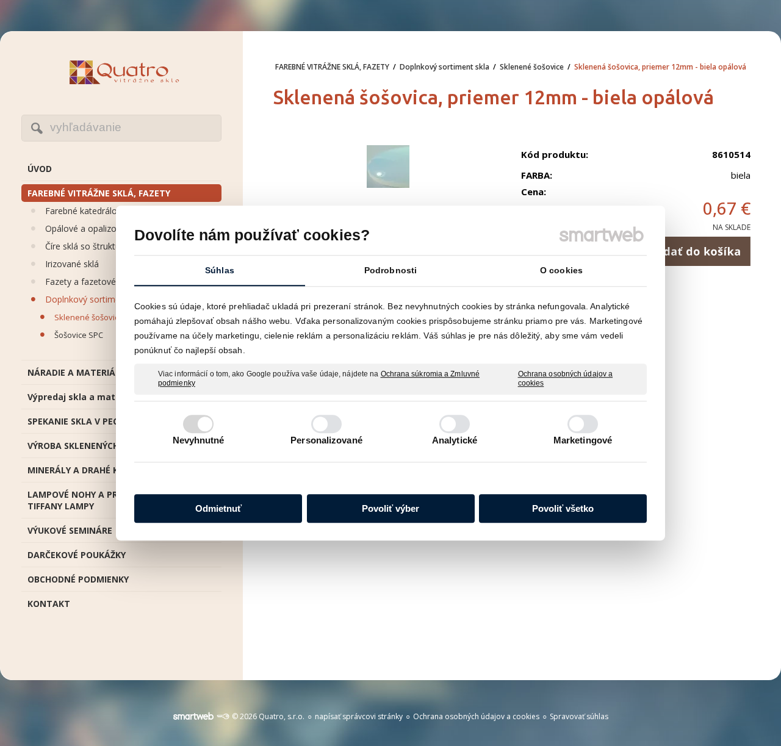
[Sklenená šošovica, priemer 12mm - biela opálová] (388, 167)
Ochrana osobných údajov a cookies (565, 379)
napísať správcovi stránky (359, 716)
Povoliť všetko (563, 508)
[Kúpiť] (694, 251)
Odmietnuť (218, 508)
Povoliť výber (390, 508)
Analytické (454, 440)
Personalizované (326, 440)
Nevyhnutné (199, 440)
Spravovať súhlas (579, 716)
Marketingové (582, 440)
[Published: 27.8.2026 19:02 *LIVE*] (223, 716)
